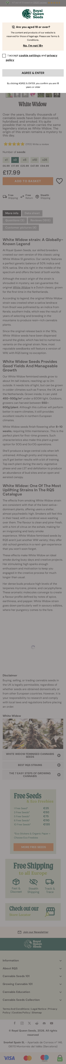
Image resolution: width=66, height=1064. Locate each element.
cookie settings (30, 55)
